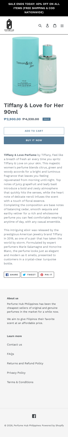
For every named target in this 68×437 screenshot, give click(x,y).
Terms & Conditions (20, 382)
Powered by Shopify (53, 425)
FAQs (10, 354)
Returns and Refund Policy (25, 363)
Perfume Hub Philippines (27, 425)
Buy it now (34, 140)
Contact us (14, 344)
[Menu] (62, 25)
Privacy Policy (16, 372)
